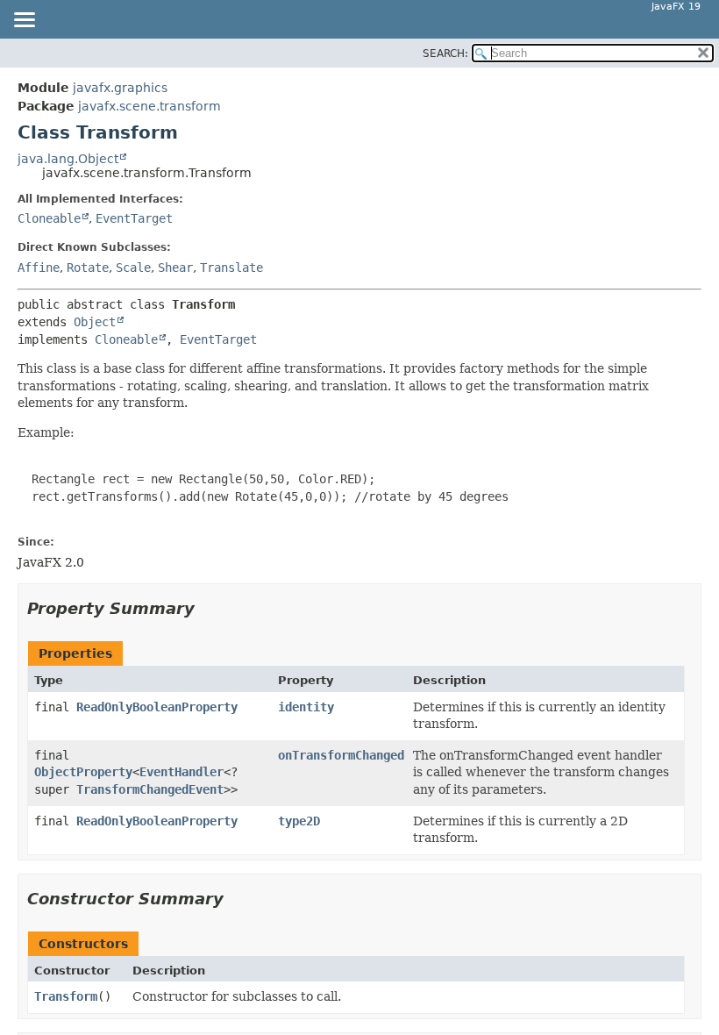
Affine (39, 268)
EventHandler (181, 772)
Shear (175, 268)
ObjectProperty (83, 772)
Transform (65, 996)
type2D (299, 821)
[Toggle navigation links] (24, 21)
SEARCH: (445, 53)
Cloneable (49, 218)
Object (95, 322)
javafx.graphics (120, 88)
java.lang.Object (68, 159)
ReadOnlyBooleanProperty (157, 707)
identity (306, 707)
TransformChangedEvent (150, 789)
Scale (133, 268)
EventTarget (134, 218)
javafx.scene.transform (149, 106)
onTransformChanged (341, 755)
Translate (231, 268)
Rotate (88, 268)
